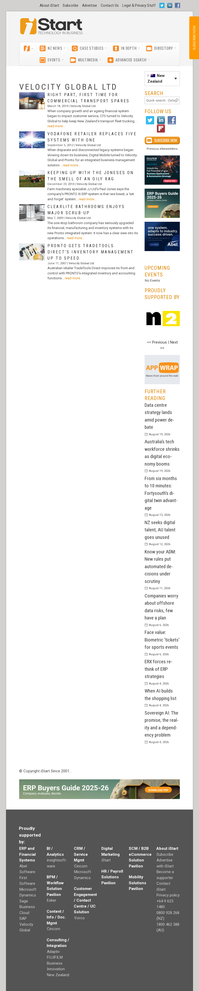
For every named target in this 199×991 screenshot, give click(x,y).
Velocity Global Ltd (83, 106)
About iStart (49, 5)
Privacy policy (168, 895)
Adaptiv (53, 951)
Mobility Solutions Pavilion (137, 883)
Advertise (89, 5)
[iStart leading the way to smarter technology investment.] (51, 29)
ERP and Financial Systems (27, 854)
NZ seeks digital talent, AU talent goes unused (160, 529)
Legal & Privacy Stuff (138, 5)
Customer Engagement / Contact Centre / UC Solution (85, 900)
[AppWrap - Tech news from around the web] (162, 369)
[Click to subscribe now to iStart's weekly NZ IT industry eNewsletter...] (162, 141)
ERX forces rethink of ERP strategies (158, 669)
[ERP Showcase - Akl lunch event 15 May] (162, 170)
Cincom (53, 928)
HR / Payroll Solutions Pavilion (112, 877)
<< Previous (157, 342)
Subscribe (70, 5)
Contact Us (110, 5)
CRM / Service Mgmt (81, 854)
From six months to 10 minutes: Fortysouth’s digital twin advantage (161, 493)
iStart (106, 860)
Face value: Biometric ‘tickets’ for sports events (162, 639)
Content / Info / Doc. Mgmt (56, 917)
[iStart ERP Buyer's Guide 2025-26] (162, 203)
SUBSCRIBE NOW (194, 38)
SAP (23, 918)
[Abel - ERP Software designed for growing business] (162, 224)
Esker (51, 900)
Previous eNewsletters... (163, 149)
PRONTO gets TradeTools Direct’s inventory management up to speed (90, 252)
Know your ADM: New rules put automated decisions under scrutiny (160, 566)
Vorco (79, 918)
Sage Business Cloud (27, 907)
